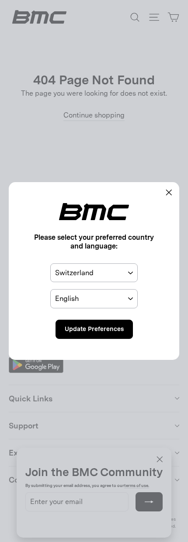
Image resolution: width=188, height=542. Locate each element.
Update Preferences (94, 328)
